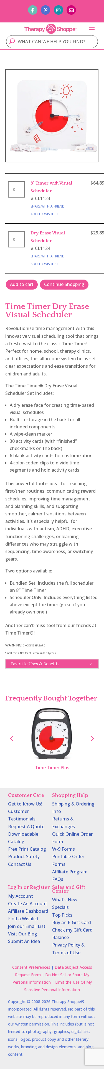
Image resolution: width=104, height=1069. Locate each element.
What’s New (64, 900)
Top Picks (62, 915)
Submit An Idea (24, 941)
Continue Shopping (64, 284)
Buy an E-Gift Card (71, 922)
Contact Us (19, 864)
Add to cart (22, 284)
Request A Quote (26, 827)
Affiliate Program (70, 872)
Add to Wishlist (44, 214)
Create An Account (27, 904)
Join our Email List (26, 926)
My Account (20, 896)
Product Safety (24, 856)
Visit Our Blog (22, 934)
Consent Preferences (31, 967)
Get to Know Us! (25, 804)
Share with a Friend (48, 206)
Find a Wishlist (23, 918)
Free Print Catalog (27, 849)
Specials (60, 907)
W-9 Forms (63, 849)
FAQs (57, 879)
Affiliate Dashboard (28, 911)
